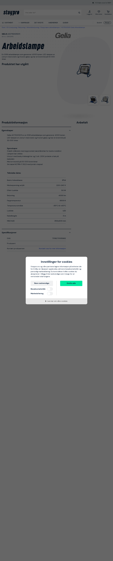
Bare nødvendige (41, 283)
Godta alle (71, 283)
